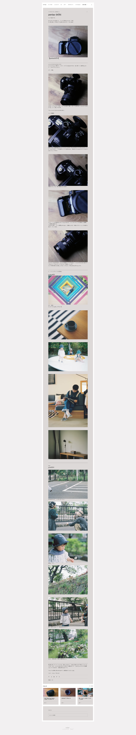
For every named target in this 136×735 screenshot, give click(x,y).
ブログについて (70, 4)
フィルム (53, 673)
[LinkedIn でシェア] (54, 676)
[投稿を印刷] (59, 676)
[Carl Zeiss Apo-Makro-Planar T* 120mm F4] (50, 692)
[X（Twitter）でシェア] (51, 676)
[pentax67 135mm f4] (68, 692)
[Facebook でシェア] (48, 676)
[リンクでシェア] (56, 676)
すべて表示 (91, 685)
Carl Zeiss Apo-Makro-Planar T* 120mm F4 (49, 699)
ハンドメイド (56, 4)
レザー (65, 4)
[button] (91, 4)
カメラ (50, 673)
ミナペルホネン (78, 4)
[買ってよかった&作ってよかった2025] (85, 692)
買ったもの (57, 673)
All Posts (44, 4)
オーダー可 (50, 4)
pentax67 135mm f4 (66, 698)
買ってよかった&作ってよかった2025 (85, 699)
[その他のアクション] (87, 11)
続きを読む (84, 4)
